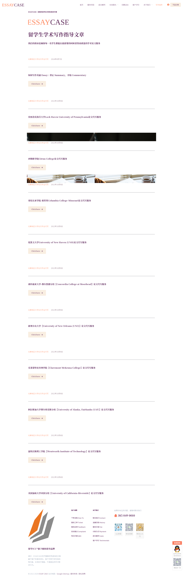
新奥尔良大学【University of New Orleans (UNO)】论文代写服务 (61, 325)
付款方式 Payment (99, 531)
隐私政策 (82, 573)
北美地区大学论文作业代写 (38, 59)
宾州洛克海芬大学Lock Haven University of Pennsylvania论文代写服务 (64, 116)
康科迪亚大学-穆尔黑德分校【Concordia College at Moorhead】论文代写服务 (67, 284)
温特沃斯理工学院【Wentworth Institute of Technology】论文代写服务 (64, 451)
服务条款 (74, 573)
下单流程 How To (77, 518)
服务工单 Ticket (77, 522)
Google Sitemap (63, 573)
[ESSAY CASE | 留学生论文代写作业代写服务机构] (13, 5)
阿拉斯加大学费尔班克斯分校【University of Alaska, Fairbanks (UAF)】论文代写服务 (71, 409)
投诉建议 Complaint (78, 531)
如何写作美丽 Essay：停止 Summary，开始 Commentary (57, 75)
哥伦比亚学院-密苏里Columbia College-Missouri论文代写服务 (59, 200)
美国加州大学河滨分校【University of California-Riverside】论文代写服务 (66, 493)
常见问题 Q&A (76, 536)
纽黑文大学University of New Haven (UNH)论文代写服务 (57, 242)
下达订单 (175, 5)
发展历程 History (99, 522)
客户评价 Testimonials (101, 540)
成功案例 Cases (98, 536)
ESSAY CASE (43, 573)
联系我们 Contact (99, 518)
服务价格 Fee (97, 527)
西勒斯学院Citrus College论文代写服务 (47, 158)
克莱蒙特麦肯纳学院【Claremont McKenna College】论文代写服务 (61, 367)
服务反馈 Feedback (78, 527)
